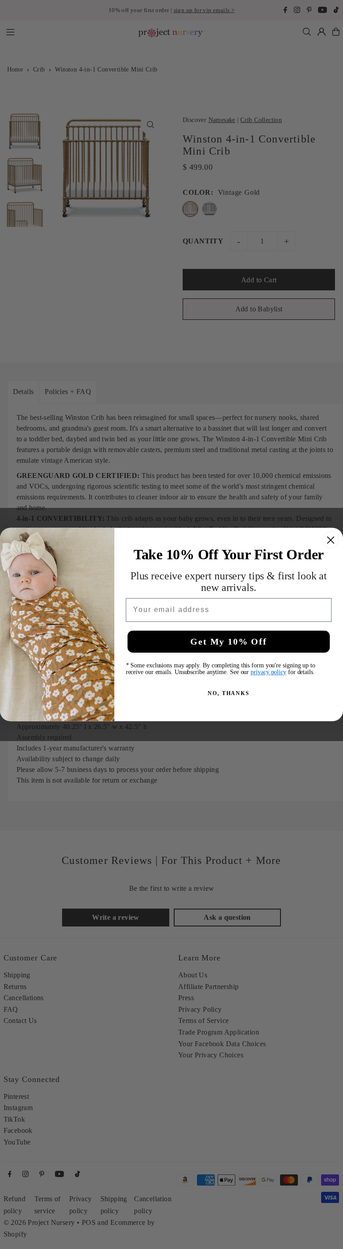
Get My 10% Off (228, 641)
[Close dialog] (331, 540)
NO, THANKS (229, 693)
